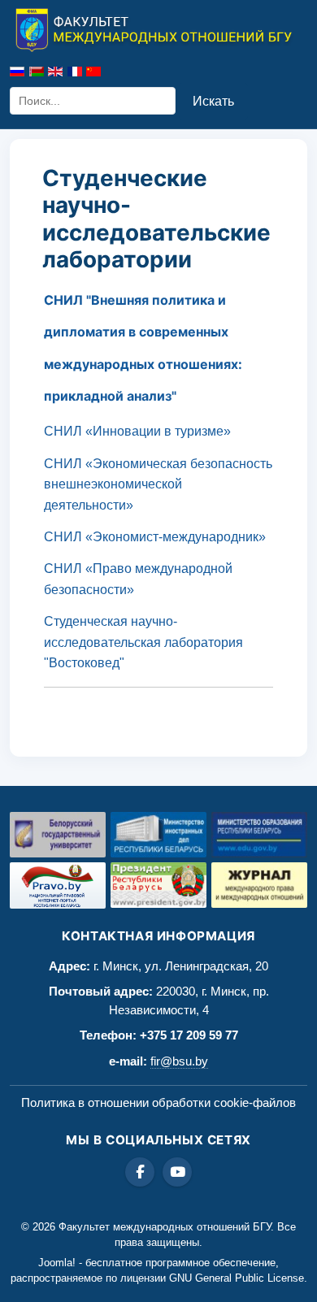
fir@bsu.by (179, 1061)
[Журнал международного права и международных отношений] (259, 885)
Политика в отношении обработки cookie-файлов (158, 1102)
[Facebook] (139, 1172)
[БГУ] (58, 834)
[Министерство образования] (259, 834)
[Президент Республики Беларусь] (158, 885)
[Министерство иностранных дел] (158, 834)
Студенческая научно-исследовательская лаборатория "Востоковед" (143, 642)
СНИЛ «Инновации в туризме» (137, 431)
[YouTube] (177, 1172)
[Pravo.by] (58, 885)
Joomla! (57, 1262)
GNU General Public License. (238, 1278)
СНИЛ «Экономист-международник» (155, 537)
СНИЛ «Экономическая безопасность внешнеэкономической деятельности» (158, 484)
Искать (213, 101)
